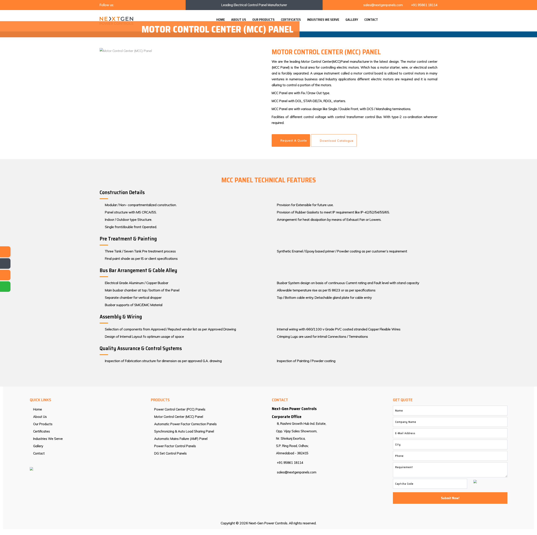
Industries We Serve (323, 19)
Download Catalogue (336, 141)
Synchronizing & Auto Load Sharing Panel (183, 431)
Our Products (263, 19)
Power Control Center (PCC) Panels (179, 409)
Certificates (291, 19)
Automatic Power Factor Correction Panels (185, 424)
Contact (371, 19)
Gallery (351, 19)
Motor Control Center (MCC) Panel (178, 417)
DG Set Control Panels (170, 453)
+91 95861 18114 (424, 5)
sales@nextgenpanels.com (383, 5)
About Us (238, 19)
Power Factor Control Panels (174, 446)
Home (220, 19)
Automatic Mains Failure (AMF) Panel (180, 439)
